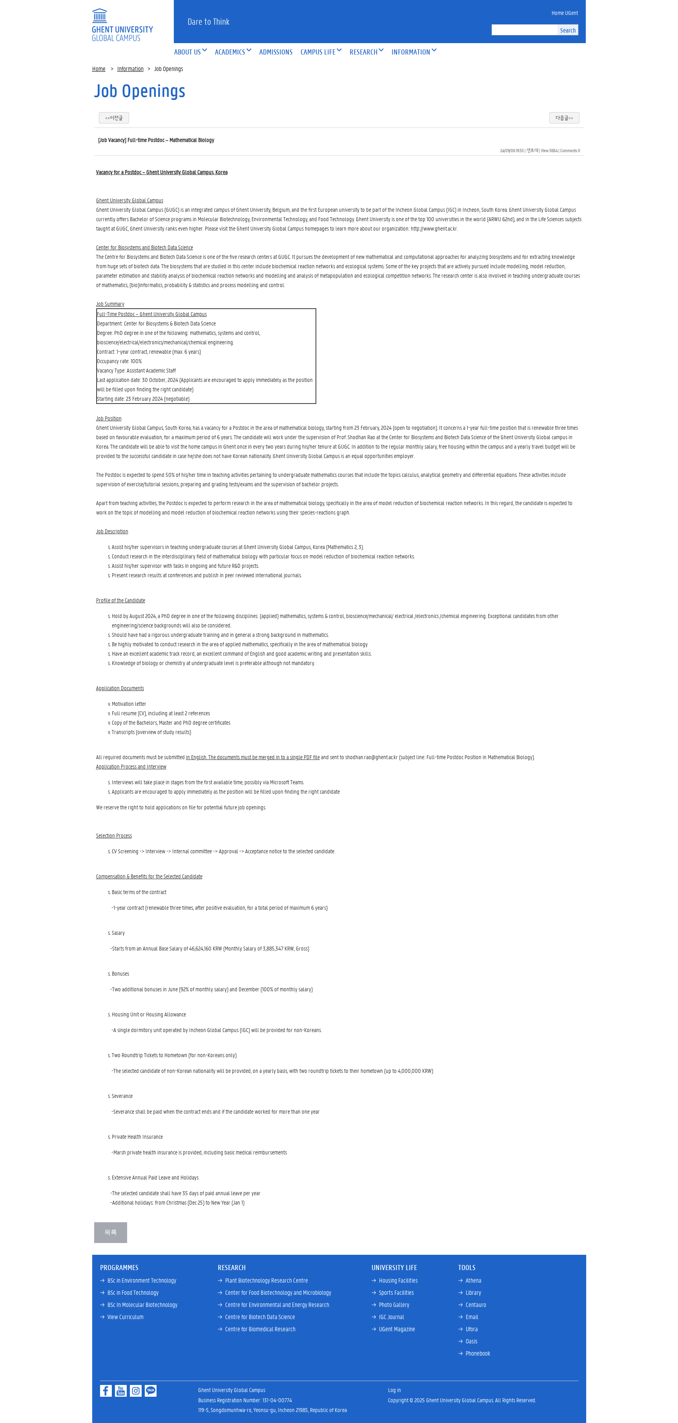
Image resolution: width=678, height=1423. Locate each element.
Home (99, 68)
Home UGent (565, 12)
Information (130, 68)
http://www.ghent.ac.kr (434, 228)
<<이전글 (114, 117)
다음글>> (564, 117)
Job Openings (140, 90)
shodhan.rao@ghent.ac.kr (371, 757)
